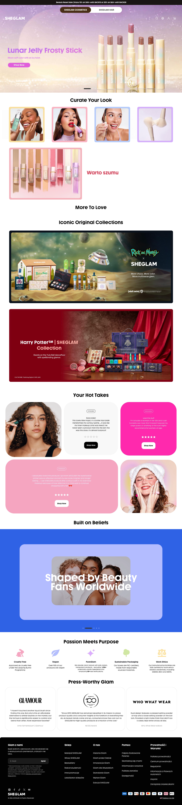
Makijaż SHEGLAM (73, 753)
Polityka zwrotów (130, 771)
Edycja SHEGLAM (101, 783)
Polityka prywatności (33, 774)
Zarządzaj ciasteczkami (162, 784)
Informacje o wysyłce (132, 766)
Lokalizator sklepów (74, 778)
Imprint (153, 779)
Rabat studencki (73, 768)
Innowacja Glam (101, 763)
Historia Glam (99, 753)
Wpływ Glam (99, 778)
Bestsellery (70, 763)
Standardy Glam (101, 773)
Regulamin (12, 776)
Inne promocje (72, 773)
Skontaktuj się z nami (132, 761)
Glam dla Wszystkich (103, 768)
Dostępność (128, 776)
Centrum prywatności (161, 761)
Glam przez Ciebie (102, 758)
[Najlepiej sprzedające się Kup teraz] (45, 174)
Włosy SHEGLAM (72, 758)
